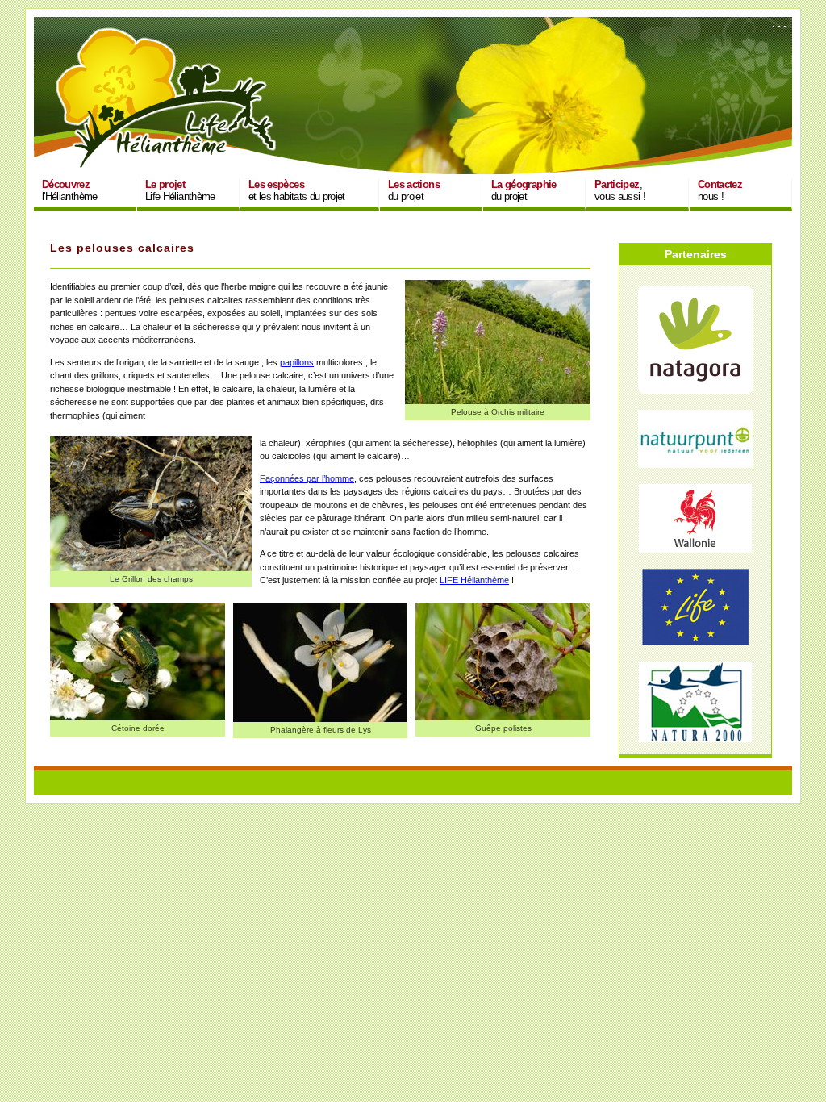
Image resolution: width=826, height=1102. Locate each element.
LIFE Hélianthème (474, 580)
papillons (297, 362)
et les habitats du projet (296, 190)
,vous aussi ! (619, 190)
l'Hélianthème (70, 190)
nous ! (720, 190)
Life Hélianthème (180, 190)
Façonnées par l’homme (307, 478)
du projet (414, 190)
